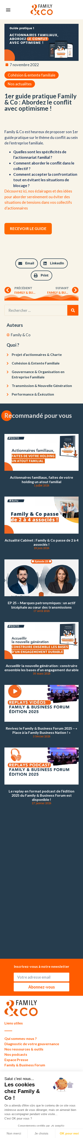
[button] (8, 9)
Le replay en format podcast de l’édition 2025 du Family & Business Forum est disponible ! (41, 795)
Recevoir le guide (28, 228)
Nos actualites (20, 84)
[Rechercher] (72, 310)
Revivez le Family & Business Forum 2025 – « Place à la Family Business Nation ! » (41, 730)
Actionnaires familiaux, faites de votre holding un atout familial (41, 479)
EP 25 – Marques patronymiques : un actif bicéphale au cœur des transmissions (41, 605)
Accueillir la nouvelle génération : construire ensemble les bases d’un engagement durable (41, 667)
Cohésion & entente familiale (31, 75)
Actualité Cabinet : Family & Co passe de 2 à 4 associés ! (41, 542)
